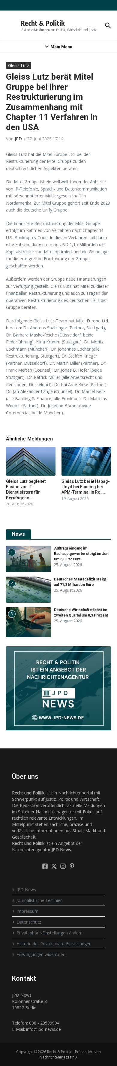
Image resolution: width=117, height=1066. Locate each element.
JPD (18, 139)
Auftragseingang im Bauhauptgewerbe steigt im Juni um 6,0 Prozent (81, 553)
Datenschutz (28, 922)
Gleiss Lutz (18, 65)
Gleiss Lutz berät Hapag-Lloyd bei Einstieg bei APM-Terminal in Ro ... (86, 487)
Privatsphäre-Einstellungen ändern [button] (49, 933)
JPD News (26, 889)
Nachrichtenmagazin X (58, 1057)
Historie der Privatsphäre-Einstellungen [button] (54, 943)
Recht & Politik (43, 23)
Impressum (27, 911)
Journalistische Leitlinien (39, 900)
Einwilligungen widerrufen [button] (40, 954)
